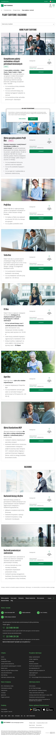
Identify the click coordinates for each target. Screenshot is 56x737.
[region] (28, 115)
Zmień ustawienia (22, 118)
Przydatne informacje (35, 653)
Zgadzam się (33, 118)
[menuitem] (5, 1)
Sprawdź (46, 72)
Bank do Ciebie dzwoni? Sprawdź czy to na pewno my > (17, 642)
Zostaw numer (33, 68)
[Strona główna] (2, 10)
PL (53, 2)
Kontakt (46, 1)
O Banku (3, 653)
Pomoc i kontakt (5, 608)
